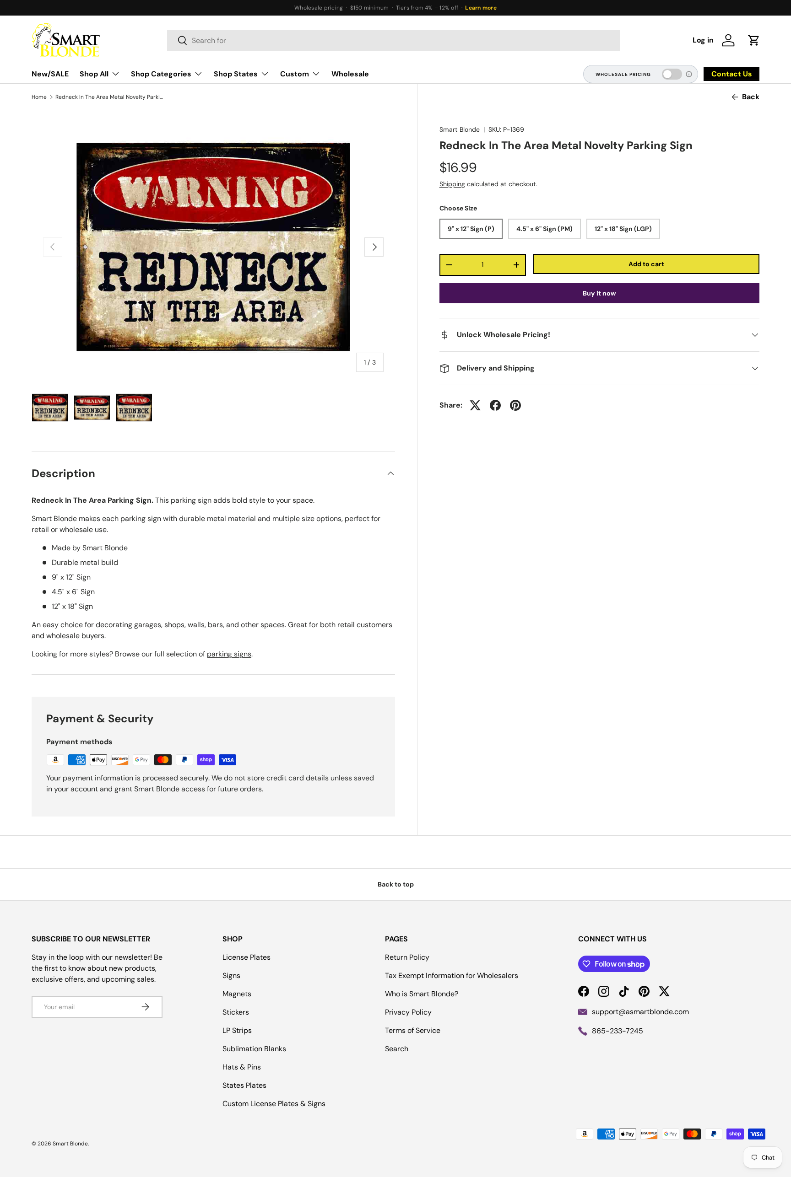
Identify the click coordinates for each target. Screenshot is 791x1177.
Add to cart (646, 264)
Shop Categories (161, 74)
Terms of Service (412, 1030)
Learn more (480, 7)
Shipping (452, 184)
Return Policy (407, 957)
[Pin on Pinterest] (515, 405)
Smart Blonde (459, 129)
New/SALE (50, 74)
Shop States (236, 74)
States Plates (244, 1085)
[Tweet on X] (475, 405)
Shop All (94, 74)
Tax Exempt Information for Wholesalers (451, 975)
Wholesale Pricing (623, 74)
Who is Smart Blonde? (421, 994)
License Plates (246, 957)
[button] (754, 40)
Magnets (236, 994)
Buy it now (599, 293)
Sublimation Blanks (254, 1048)
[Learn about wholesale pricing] (689, 74)
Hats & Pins (241, 1067)
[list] (213, 247)
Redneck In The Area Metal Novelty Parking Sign (110, 97)
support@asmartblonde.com (640, 1011)
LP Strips (237, 1030)
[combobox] (393, 40)
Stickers (235, 1012)
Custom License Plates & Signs (273, 1103)
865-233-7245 (617, 1031)
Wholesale (350, 74)
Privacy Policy (408, 1012)
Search (396, 1048)
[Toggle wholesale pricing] (672, 74)
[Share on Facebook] (495, 405)
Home (39, 97)
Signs (231, 975)
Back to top (396, 884)
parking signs (229, 654)
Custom (294, 74)
